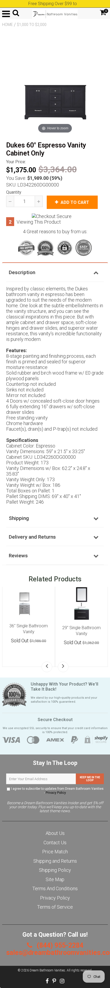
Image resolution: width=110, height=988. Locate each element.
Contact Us (55, 842)
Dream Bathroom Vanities (47, 970)
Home (7, 24)
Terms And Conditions (55, 888)
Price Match (55, 851)
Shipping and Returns (55, 861)
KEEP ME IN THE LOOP (90, 779)
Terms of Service (55, 907)
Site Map (55, 879)
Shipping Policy (55, 870)
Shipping (19, 518)
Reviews (18, 556)
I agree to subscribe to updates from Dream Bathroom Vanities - (57, 791)
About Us (55, 833)
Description (22, 272)
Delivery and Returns (32, 537)
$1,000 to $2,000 (31, 24)
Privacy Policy (56, 793)
